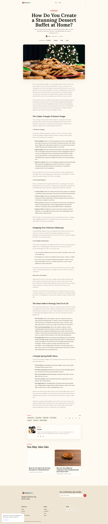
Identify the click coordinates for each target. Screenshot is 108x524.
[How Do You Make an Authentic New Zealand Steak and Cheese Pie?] (68, 458)
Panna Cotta (35, 420)
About (60, 2)
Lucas (39, 429)
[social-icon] (67, 509)
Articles (45, 509)
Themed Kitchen (54, 10)
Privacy (23, 513)
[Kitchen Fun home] (26, 2)
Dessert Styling (53, 417)
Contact (23, 511)
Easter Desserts (31, 417)
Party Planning (38, 417)
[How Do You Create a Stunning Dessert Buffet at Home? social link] (38, 436)
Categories (46, 511)
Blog (56, 2)
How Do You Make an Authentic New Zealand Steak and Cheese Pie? (68, 469)
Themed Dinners (60, 474)
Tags (45, 513)
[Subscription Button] (84, 495)
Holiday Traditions (43, 420)
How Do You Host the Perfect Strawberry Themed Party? (40, 469)
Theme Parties (32, 472)
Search (45, 515)
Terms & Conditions (25, 515)
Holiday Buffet (45, 417)
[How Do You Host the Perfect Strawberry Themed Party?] (40, 458)
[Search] (85, 3)
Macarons (29, 420)
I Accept (5, 519)
